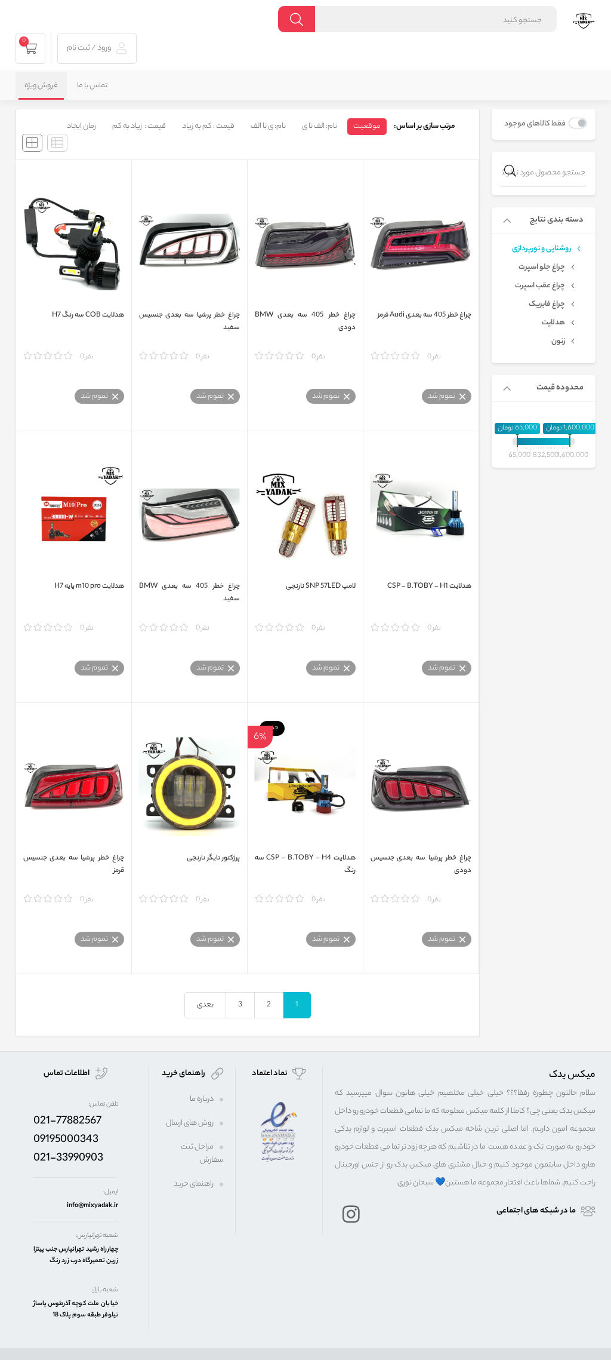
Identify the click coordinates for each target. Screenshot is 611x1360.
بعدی (205, 1005)
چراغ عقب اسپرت (540, 286)
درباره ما (202, 1099)
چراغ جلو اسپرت (542, 268)
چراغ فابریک (547, 305)
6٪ (260, 736)
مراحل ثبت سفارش (202, 1153)
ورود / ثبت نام (89, 48)
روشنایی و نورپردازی (541, 249)
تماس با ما (92, 85)
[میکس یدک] (583, 19)
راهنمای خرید (194, 1184)
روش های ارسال (190, 1123)
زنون (558, 342)
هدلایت (553, 323)
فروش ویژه (41, 85)
